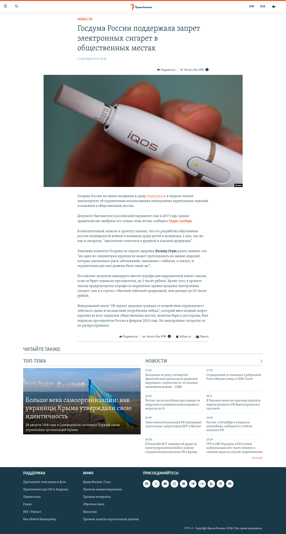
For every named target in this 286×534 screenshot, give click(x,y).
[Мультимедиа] (274, 6)
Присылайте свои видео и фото (44, 482)
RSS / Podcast (32, 511)
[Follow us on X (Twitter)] (156, 483)
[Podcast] (220, 483)
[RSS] (211, 483)
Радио (27, 504)
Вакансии (90, 511)
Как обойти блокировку (39, 519)
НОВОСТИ (156, 361)
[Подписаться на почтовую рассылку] (229, 483)
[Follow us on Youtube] (165, 483)
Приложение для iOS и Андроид (45, 489)
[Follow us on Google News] (183, 483)
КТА (262, 6)
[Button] (166, 70)
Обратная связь (93, 504)
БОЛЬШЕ (257, 458)
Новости (84, 19)
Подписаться (32, 497)
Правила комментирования (102, 489)
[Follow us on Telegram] (193, 483)
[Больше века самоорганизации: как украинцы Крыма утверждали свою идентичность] (82, 401)
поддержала (156, 196)
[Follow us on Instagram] (174, 483)
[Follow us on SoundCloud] (202, 483)
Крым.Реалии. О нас (97, 482)
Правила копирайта (97, 497)
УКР (251, 6)
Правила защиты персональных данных (111, 519)
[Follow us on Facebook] (146, 483)
